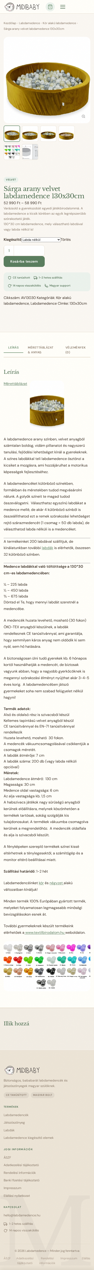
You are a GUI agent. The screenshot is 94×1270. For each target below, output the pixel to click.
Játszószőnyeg (14, 1122)
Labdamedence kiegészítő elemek (29, 1138)
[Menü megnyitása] (62, 6)
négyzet (57, 883)
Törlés (66, 239)
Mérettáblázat (15, 383)
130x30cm (78, 303)
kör (41, 883)
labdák (47, 547)
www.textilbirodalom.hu (44, 932)
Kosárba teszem (24, 261)
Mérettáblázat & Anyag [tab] (41, 350)
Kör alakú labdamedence (59, 23)
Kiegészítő (12, 239)
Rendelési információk (20, 1173)
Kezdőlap (10, 23)
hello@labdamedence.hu (22, 1215)
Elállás (86, 1258)
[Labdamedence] (45, 1070)
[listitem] (12, 133)
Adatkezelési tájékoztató (21, 1165)
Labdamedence (29, 23)
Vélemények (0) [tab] (75, 350)
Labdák (9, 1130)
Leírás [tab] (13, 347)
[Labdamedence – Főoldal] (22, 7)
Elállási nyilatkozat (17, 1196)
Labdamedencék (16, 1115)
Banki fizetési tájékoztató (21, 1180)
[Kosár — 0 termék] (50, 6)
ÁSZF (7, 1157)
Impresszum (12, 1188)
